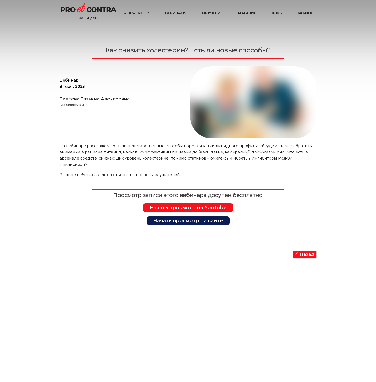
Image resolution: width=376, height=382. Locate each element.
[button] (136, 13)
